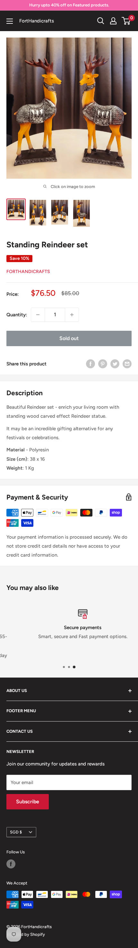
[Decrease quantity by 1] (38, 314)
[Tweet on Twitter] (114, 363)
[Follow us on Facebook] (10, 863)
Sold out (69, 338)
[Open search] (100, 20)
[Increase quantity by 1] (72, 314)
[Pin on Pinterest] (102, 363)
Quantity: (16, 315)
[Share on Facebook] (90, 363)
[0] (126, 21)
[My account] (113, 20)
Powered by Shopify (25, 934)
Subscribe (27, 802)
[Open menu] (9, 21)
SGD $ (16, 832)
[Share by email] (127, 363)
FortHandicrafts (28, 271)
